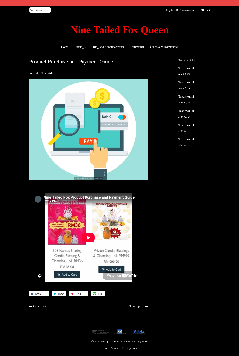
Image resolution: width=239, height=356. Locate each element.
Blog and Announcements (108, 47)
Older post (40, 306)
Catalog (80, 47)
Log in (169, 10)
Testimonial (137, 47)
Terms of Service (110, 348)
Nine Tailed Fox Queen (120, 29)
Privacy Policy (130, 348)
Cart (208, 10)
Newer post (136, 306)
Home (64, 47)
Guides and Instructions (164, 47)
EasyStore (142, 341)
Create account (187, 10)
